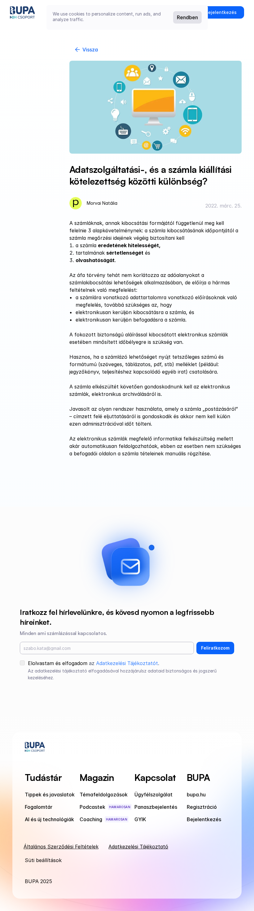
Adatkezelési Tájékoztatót (127, 663)
